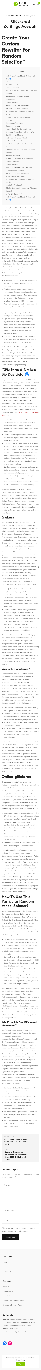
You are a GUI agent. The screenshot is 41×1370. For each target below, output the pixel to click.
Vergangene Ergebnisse (14, 123)
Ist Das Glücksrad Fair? (14, 141)
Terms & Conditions (10, 1296)
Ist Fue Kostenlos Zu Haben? (16, 176)
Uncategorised (14, 16)
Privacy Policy (8, 1291)
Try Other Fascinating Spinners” (17, 108)
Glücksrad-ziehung (13, 126)
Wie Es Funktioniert (13, 156)
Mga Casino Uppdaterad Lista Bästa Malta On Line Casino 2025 (16, 1141)
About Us (6, 1287)
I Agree (20, 1364)
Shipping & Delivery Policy (12, 1305)
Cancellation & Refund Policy (13, 1300)
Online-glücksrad (12, 88)
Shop (4, 1267)
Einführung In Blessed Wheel (16, 138)
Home (5, 1262)
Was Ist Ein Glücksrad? (14, 85)
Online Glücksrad (12, 103)
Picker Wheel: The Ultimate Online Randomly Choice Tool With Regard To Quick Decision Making (20, 132)
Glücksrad (9, 82)
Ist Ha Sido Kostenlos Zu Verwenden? (19, 159)
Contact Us (7, 1271)
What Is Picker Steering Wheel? (17, 105)
